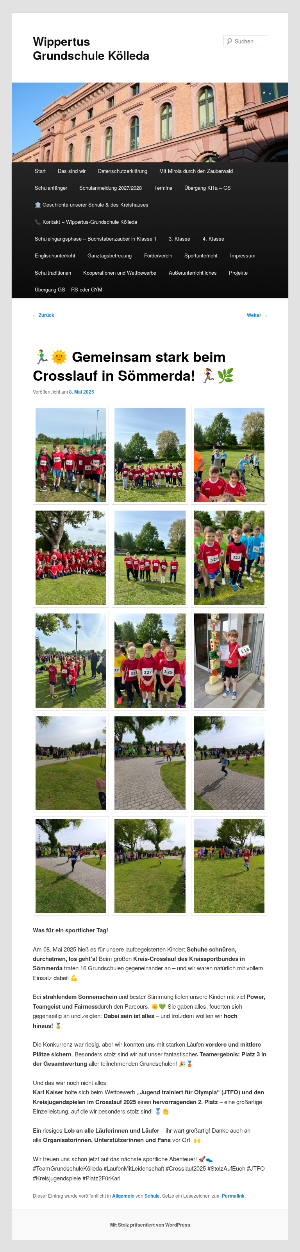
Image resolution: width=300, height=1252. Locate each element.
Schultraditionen (53, 272)
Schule (152, 1195)
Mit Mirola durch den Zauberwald (196, 170)
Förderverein (158, 255)
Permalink (233, 1195)
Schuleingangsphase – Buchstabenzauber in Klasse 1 (96, 238)
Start (40, 170)
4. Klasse (213, 238)
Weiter (257, 314)
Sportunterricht (201, 255)
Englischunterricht (55, 255)
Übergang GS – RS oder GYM (68, 289)
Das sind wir (72, 170)
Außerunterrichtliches (193, 272)
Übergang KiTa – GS (207, 187)
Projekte (238, 272)
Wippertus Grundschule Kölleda (91, 47)
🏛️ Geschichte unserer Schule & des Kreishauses (91, 204)
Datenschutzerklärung (122, 170)
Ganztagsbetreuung (110, 255)
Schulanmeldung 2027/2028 (110, 187)
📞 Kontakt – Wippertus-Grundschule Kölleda (86, 221)
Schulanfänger (51, 187)
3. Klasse (179, 238)
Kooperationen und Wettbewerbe (119, 272)
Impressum (242, 255)
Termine (163, 187)
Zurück (43, 314)
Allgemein (123, 1195)
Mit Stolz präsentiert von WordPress (150, 1224)
